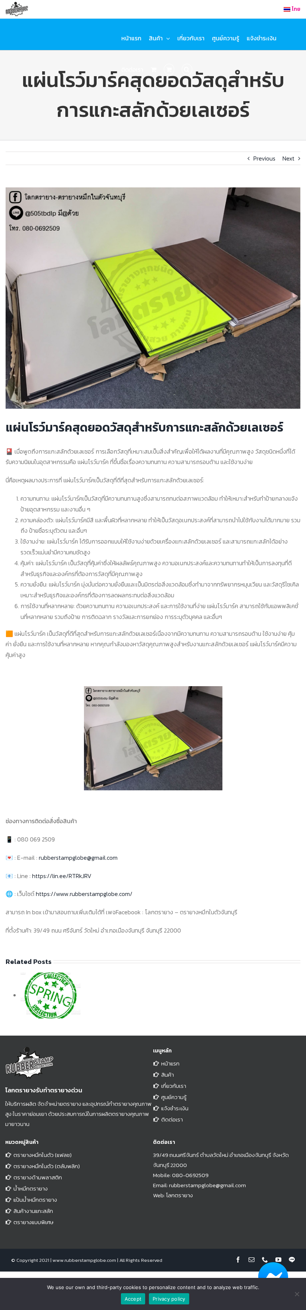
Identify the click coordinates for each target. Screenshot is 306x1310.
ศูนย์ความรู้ (174, 1097)
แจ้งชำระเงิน (174, 1108)
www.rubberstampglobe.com (84, 1260)
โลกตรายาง (179, 1195)
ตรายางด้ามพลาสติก (37, 1177)
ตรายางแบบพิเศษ (33, 1222)
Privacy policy (169, 1299)
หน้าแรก (170, 1063)
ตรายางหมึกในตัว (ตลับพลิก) (46, 1166)
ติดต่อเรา (172, 1119)
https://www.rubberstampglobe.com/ (84, 893)
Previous (264, 158)
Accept (133, 1299)
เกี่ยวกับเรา (173, 1086)
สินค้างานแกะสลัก (33, 1211)
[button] (187, 69)
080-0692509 (190, 1175)
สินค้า (167, 1074)
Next (288, 158)
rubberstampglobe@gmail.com (78, 857)
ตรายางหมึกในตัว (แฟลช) (42, 1155)
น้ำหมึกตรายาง (30, 1188)
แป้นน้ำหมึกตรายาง (35, 1199)
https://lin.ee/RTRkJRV (61, 875)
